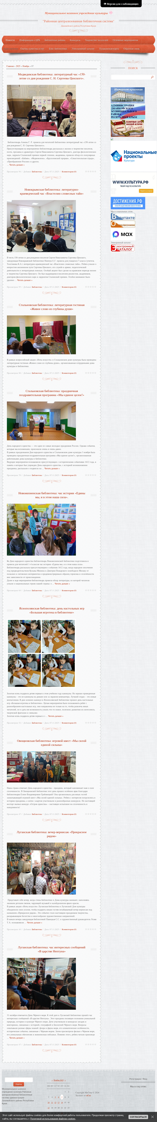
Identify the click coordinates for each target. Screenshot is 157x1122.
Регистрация (135, 1078)
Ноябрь (26, 66)
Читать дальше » (17, 164)
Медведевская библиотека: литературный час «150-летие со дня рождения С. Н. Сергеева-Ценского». (52, 76)
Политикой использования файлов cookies (52, 1118)
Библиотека (37, 171)
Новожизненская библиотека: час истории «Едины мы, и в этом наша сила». (51, 495)
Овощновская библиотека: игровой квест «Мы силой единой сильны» (51, 743)
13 (58, 1102)
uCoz (88, 1095)
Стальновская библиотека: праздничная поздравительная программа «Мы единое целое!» (51, 393)
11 (52, 1102)
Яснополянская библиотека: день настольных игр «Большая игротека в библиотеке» (51, 610)
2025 (18, 66)
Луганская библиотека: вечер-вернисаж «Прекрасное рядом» (52, 834)
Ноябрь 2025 (59, 1080)
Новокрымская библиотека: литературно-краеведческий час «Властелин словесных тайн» (52, 191)
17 (49, 1108)
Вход (145, 1078)
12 (55, 1102)
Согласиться (138, 1117)
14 (62, 1102)
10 (49, 1102)
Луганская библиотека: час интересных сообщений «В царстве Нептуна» (51, 949)
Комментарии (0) (69, 171)
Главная (10, 66)
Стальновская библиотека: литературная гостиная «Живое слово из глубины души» (51, 307)
